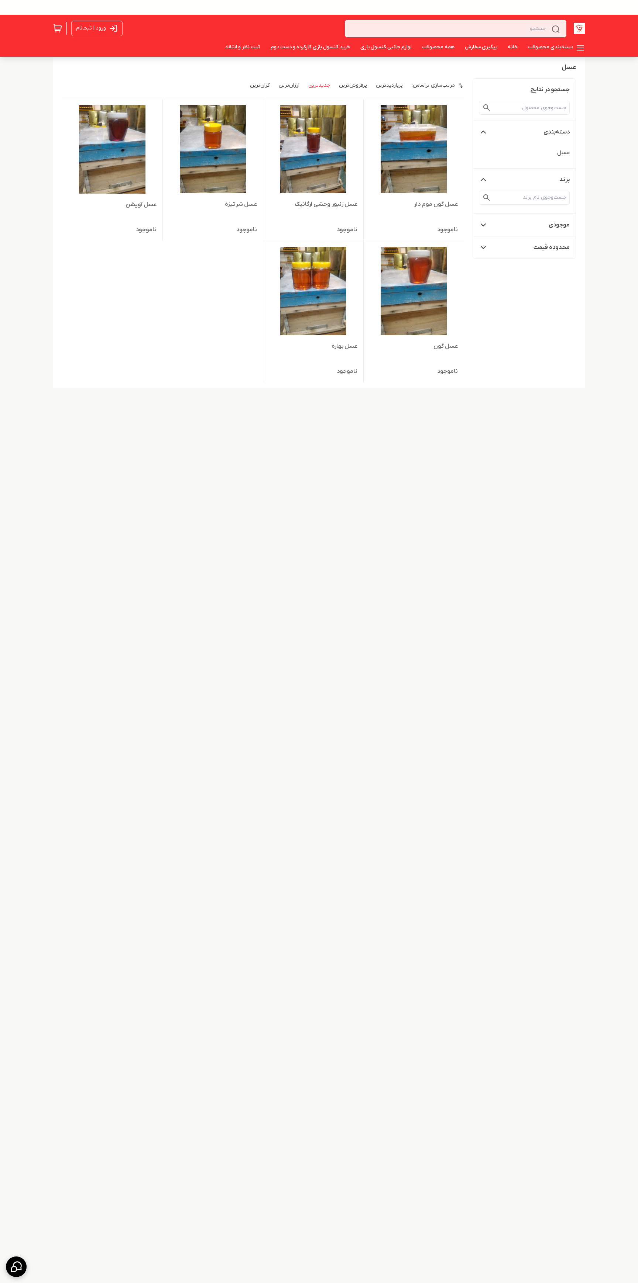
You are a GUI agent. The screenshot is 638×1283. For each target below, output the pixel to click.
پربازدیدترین (389, 85)
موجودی (559, 225)
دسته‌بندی (556, 132)
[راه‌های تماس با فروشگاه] (16, 1266)
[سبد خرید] (57, 28)
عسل (563, 152)
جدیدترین (319, 85)
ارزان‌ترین (289, 85)
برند (564, 179)
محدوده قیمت (552, 247)
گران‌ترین (260, 85)
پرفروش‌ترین (353, 85)
